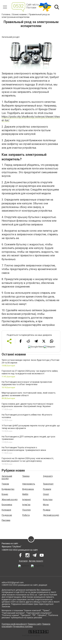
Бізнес (5, 494)
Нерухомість (28, 484)
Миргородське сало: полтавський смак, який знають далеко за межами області (29, 394)
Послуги (26, 510)
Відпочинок (28, 489)
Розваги (47, 489)
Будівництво (8, 489)
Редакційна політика (23, 626)
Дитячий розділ (51, 515)
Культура (47, 499)
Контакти (23, 561)
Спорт (46, 494)
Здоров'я (48, 476)
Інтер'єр (26, 504)
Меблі (25, 494)
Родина (46, 510)
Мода (46, 504)
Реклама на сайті (10, 543)
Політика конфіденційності (14, 624)
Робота (26, 515)
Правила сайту (34, 624)
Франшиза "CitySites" (11, 546)
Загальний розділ (7, 477)
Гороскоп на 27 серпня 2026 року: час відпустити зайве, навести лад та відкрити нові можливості (30, 372)
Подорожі (7, 515)
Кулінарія (6, 510)
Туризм (5, 484)
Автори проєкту (36, 561)
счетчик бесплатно (31, 635)
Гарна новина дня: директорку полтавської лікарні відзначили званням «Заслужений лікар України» (27, 405)
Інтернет (26, 499)
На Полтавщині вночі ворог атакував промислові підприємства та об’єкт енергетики (27, 383)
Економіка (7, 504)
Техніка (25, 476)
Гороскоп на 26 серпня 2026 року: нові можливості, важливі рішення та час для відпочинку (28, 459)
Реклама (6, 520)
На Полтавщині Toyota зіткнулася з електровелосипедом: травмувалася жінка (24, 448)
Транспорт (48, 484)
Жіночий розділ (10, 499)
